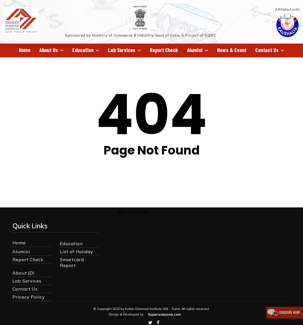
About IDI (23, 273)
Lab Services (26, 281)
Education (71, 243)
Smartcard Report (72, 262)
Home (19, 242)
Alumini (21, 251)
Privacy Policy (28, 297)
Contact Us (25, 289)
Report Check (27, 259)
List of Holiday (76, 251)
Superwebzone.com (164, 314)
